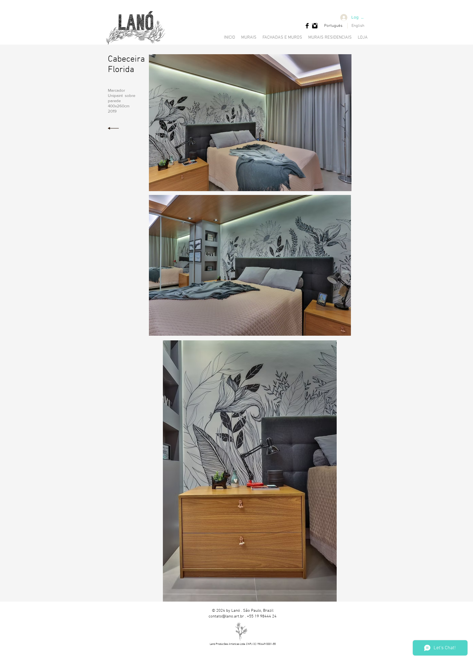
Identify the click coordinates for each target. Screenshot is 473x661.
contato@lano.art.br (226, 616)
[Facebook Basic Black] (307, 25)
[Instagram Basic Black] (315, 25)
